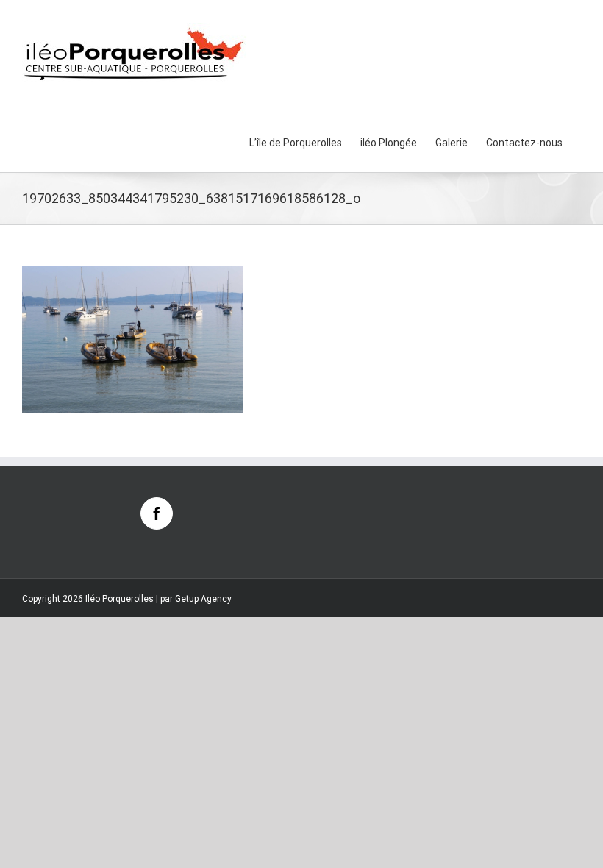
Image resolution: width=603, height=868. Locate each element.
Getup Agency (203, 599)
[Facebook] (156, 513)
